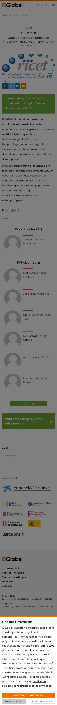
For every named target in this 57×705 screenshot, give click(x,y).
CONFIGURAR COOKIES (42, 701)
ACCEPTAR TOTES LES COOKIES (28, 695)
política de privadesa (38, 686)
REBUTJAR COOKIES (14, 701)
